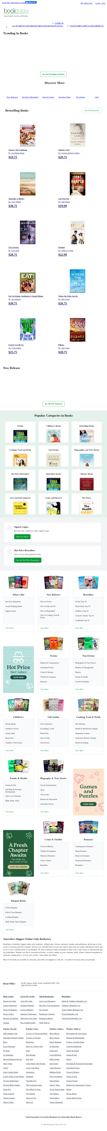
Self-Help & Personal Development (79, 1064)
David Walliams (55, 1042)
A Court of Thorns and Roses (36, 1034)
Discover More (22, 537)
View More (9, 628)
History (69, 1059)
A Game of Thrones (33, 1038)
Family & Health (18, 778)
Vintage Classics (9, 1098)
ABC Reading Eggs (10, 1034)
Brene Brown (54, 1034)
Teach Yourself (8, 1094)
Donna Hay (54, 1051)
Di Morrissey (54, 1046)
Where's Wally (8, 1102)
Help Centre (20, 3)
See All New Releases (54, 404)
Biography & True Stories (53, 778)
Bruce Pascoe (54, 1038)
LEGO (5, 1068)
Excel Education (9, 1046)
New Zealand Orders (28, 1023)
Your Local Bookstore (47, 1001)
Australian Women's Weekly (13, 1038)
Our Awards (43, 1010)
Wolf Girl (29, 1102)
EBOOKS (38, 26)
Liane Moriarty (55, 1068)
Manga (68, 1089)
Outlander (29, 1077)
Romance (88, 839)
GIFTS (84, 26)
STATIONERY (75, 26)
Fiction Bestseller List (70, 1014)
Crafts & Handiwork (73, 1046)
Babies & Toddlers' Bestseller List (74, 1001)
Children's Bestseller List (71, 1006)
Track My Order (8, 3)
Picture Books (71, 1094)
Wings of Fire (31, 1098)
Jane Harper (54, 1064)
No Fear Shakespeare (11, 1081)
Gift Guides (53, 717)
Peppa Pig (7, 1089)
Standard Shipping (27, 1006)
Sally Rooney (55, 1081)
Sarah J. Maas (55, 1085)
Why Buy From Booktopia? (49, 1006)
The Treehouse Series (34, 1085)
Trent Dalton (54, 1098)
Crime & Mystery (72, 1072)
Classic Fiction (71, 1077)
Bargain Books (18, 900)
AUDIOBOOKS (48, 26)
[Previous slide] (11, 66)
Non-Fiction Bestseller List (72, 1018)
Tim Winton (54, 1094)
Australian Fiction (73, 1068)
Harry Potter (7, 1064)
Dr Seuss (6, 1051)
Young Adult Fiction (73, 1098)
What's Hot (18, 594)
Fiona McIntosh (55, 1055)
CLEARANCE (93, 26)
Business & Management (75, 1038)
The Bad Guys (31, 1081)
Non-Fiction (88, 655)
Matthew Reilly (55, 1072)
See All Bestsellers (92, 110)
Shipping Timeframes (28, 1014)
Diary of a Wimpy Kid (34, 1046)
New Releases (53, 594)
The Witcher (30, 1094)
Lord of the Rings (32, 1068)
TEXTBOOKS (28, 26)
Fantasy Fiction (72, 1081)
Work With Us (44, 1023)
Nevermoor (30, 1072)
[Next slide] (5, 66)
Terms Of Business (10, 1010)
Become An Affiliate (10, 1018)
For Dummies (8, 1055)
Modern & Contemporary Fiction (78, 1085)
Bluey (5, 1042)
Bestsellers (88, 594)
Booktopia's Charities (47, 1014)
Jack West (29, 1059)
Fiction (53, 655)
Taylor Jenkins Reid (57, 1089)
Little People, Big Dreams (35, 1064)
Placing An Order (9, 1001)
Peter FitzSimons (56, 1077)
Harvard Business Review (12, 1059)
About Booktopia (46, 996)
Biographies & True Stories (76, 1034)
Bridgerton (30, 1042)
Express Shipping (26, 1010)
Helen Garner (55, 1059)
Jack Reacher (30, 1055)
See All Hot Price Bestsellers (27, 560)
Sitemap (6, 1023)
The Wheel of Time (33, 1089)
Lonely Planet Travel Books (13, 1077)
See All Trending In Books (54, 74)
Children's (18, 717)
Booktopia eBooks (46, 1018)
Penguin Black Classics (11, 1085)
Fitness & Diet (71, 1055)
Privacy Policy (8, 1014)
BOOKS (19, 26)
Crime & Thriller (53, 839)
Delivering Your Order (28, 1018)
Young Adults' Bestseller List (72, 1010)
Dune (28, 1051)
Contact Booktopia (10, 1006)
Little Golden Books (10, 1072)
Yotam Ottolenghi (56, 1102)
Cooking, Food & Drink (88, 717)
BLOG (101, 26)
